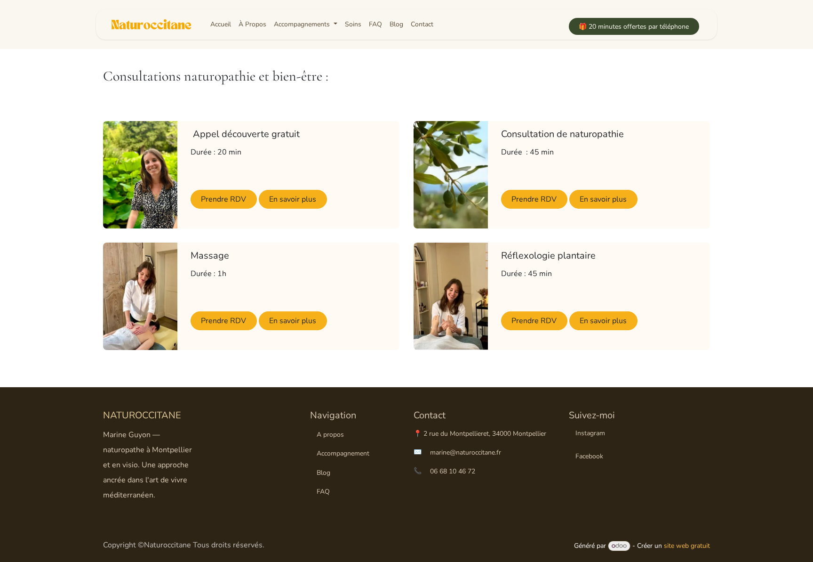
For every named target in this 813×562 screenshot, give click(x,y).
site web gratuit (687, 545)
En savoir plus (292, 199)
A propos (330, 434)
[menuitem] (221, 24)
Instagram (590, 433)
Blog (323, 472)
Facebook (589, 456)
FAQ (323, 491)
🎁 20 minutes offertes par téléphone (634, 26)
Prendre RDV (223, 199)
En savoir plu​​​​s (603, 199)
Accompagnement (343, 453)
